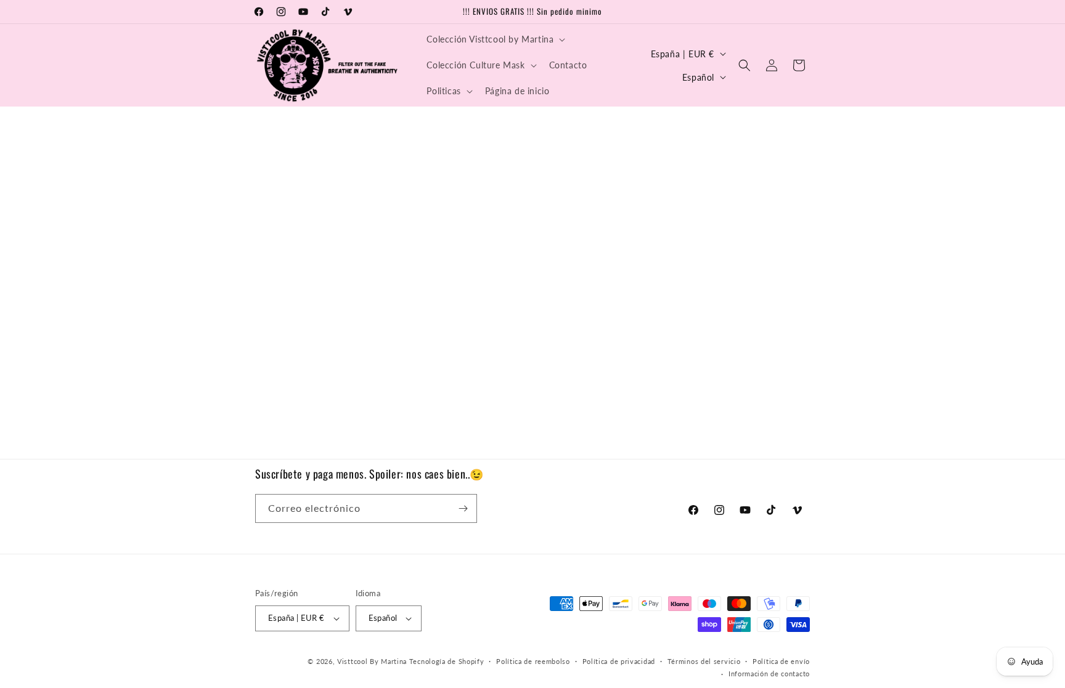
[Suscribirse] (462, 508)
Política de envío (781, 661)
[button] (494, 39)
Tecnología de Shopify (446, 661)
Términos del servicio (704, 661)
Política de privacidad (618, 661)
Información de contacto (769, 674)
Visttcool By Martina (373, 661)
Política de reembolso (533, 661)
